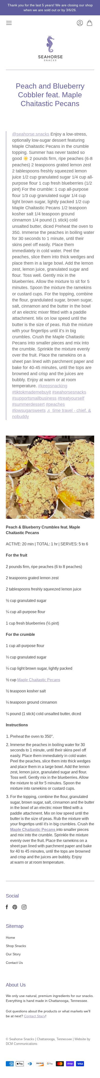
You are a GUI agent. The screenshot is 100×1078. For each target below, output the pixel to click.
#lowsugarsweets (29, 410)
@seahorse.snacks (30, 134)
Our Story (13, 954)
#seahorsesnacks (69, 392)
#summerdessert (28, 404)
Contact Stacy (34, 1016)
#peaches (55, 404)
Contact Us (14, 963)
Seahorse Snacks (21, 1039)
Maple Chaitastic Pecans (38, 680)
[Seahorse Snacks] (50, 48)
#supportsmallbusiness (34, 398)
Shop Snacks (16, 946)
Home (10, 937)
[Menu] (9, 23)
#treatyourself (71, 398)
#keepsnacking (52, 385)
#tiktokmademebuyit (31, 392)
